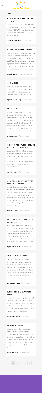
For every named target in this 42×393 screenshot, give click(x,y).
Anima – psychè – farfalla (19, 256)
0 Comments (27, 40)
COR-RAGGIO (12, 83)
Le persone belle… (15, 325)
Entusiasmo (12, 109)
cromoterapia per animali (19, 49)
